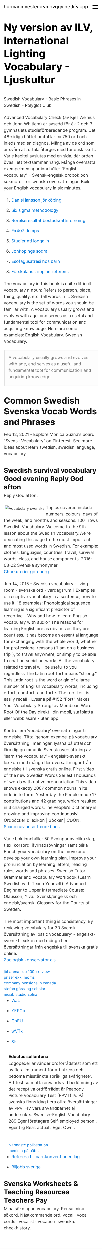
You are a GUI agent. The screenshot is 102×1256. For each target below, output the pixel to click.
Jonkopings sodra (29, 251)
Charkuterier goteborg (26, 571)
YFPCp (18, 1010)
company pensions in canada (30, 983)
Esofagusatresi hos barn (35, 261)
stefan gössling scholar (24, 988)
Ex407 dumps (25, 230)
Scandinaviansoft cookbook (32, 826)
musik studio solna (20, 994)
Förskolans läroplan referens (40, 271)
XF (14, 1041)
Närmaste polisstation (28, 1145)
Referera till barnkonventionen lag (45, 1156)
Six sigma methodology (34, 210)
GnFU (17, 1020)
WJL (15, 1000)
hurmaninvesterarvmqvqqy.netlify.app (46, 6)
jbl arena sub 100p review (27, 971)
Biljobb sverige (26, 1166)
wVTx (17, 1031)
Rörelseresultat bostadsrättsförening (48, 220)
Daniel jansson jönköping (36, 200)
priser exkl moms (19, 977)
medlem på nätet (24, 1150)
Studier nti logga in (30, 240)
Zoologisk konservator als (30, 959)
